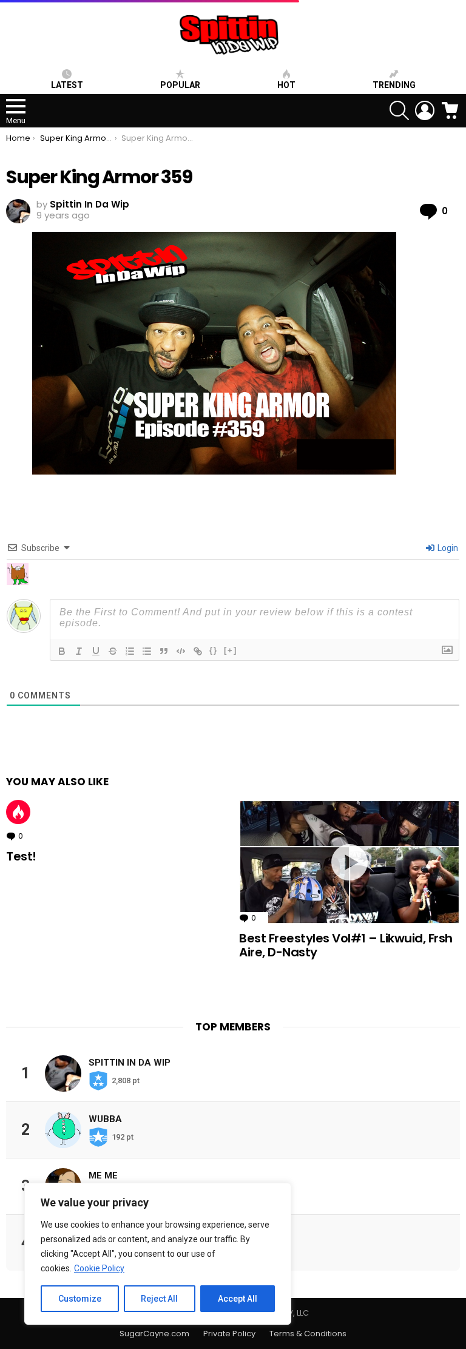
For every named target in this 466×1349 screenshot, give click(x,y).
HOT (286, 85)
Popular (180, 85)
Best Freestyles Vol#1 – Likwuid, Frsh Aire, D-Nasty (346, 945)
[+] (230, 650)
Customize (79, 1298)
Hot (18, 812)
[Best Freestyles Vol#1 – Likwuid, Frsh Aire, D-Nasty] (349, 862)
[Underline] (95, 651)
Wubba (105, 1119)
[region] (157, 1254)
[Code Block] (180, 651)
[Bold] (61, 651)
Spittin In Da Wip (130, 1062)
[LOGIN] (424, 110)
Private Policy (229, 1334)
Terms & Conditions (307, 1334)
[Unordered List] (146, 651)
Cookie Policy (99, 1268)
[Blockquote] (163, 651)
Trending (394, 85)
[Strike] (112, 651)
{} (213, 650)
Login (447, 548)
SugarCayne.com (154, 1334)
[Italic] (78, 651)
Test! (21, 856)
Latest (67, 85)
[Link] (197, 651)
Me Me (103, 1175)
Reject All (159, 1298)
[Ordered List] (129, 651)
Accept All (237, 1298)
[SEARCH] (399, 110)
